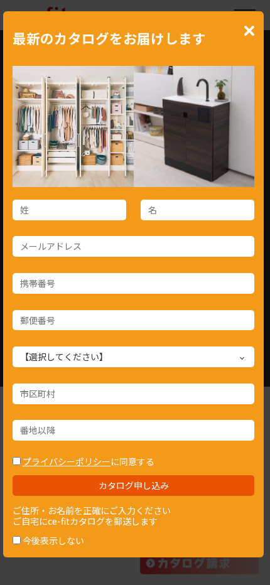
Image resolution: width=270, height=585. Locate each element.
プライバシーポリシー (67, 461)
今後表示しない (53, 540)
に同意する (88, 461)
